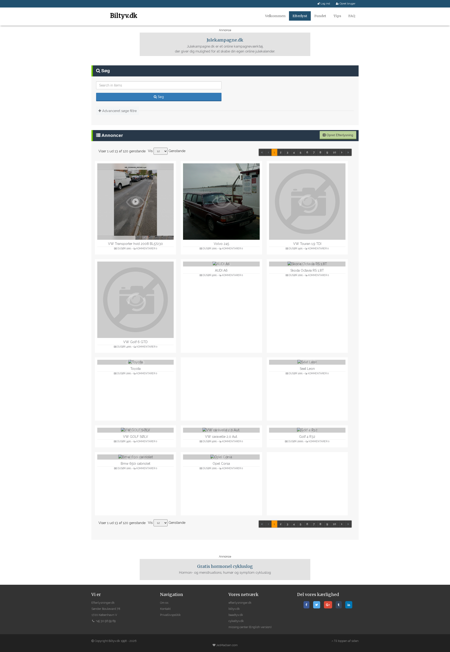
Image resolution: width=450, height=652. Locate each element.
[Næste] (342, 152)
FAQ (351, 16)
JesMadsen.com (227, 645)
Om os (164, 602)
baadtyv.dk (236, 615)
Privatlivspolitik (170, 615)
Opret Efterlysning (339, 135)
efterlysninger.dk (240, 602)
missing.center (238, 627)
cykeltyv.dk (236, 621)
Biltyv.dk (123, 15)
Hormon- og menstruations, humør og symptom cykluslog (225, 569)
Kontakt (165, 609)
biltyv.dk (234, 609)
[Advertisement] (221, 389)
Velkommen (275, 16)
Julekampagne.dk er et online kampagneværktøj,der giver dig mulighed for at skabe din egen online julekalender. (225, 45)
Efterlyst (299, 16)
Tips (337, 16)
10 (334, 152)
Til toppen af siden (346, 641)
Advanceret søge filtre (119, 111)
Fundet (320, 16)
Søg (160, 97)
